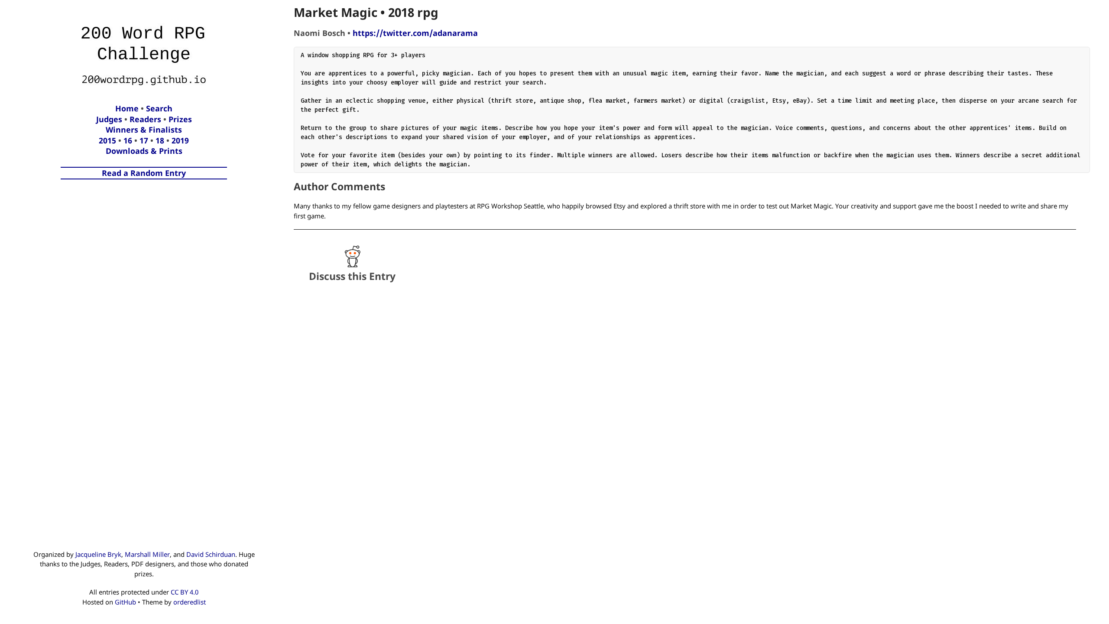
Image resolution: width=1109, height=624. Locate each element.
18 (160, 140)
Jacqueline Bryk (98, 554)
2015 (107, 140)
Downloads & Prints (144, 151)
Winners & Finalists (144, 129)
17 (143, 140)
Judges (109, 119)
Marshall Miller (147, 554)
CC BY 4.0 (184, 592)
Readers (145, 119)
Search (159, 108)
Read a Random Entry (144, 173)
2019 (180, 140)
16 (127, 140)
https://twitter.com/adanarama (415, 33)
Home (127, 108)
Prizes (180, 119)
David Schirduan (210, 554)
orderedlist (189, 602)
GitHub (125, 602)
